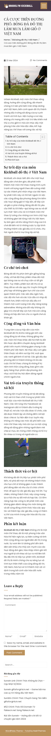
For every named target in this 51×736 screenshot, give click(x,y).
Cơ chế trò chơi (14, 147)
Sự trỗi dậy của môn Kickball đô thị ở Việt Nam (24, 142)
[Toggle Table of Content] (41, 137)
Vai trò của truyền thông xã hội (22, 153)
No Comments (40, 60)
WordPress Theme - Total (17, 731)
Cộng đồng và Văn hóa (18, 150)
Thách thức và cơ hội (17, 156)
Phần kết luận (13, 160)
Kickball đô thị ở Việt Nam (17, 530)
